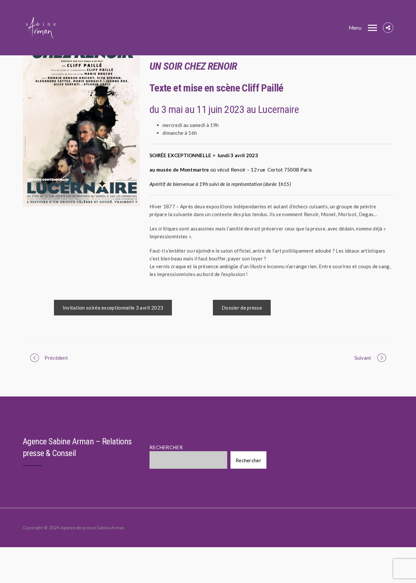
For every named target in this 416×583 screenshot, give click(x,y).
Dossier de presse (242, 308)
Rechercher (248, 460)
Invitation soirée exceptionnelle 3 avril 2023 (113, 308)
